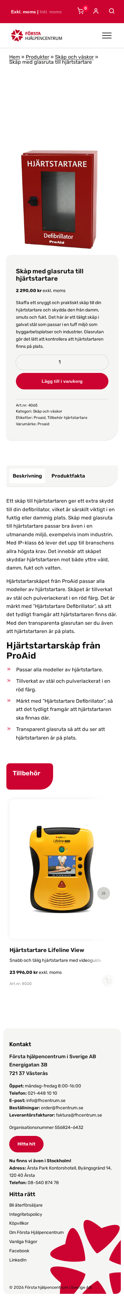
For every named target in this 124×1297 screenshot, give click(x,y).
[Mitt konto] (95, 11)
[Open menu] (107, 35)
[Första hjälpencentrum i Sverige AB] (36, 37)
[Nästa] (103, 893)
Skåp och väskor (74, 57)
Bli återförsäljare (26, 1205)
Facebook (19, 1251)
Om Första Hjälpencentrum (36, 1232)
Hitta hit (26, 1144)
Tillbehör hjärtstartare (67, 417)
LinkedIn (17, 1260)
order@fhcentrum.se (62, 1108)
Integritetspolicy (25, 1214)
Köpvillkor (19, 1223)
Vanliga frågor (23, 1241)
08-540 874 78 (43, 1182)
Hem (14, 57)
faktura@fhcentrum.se (79, 1115)
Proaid (39, 417)
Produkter (37, 57)
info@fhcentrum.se (45, 1100)
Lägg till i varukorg (62, 381)
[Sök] (111, 11)
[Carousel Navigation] (59, 893)
